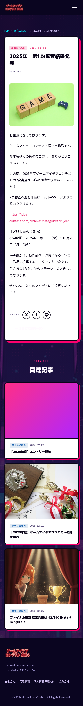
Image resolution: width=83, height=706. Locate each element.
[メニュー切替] (74, 7)
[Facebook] (36, 315)
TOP (6, 30)
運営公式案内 (21, 30)
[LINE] (47, 315)
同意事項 (24, 681)
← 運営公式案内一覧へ (30, 328)
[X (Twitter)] (26, 315)
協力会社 (64, 681)
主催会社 (10, 681)
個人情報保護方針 (44, 681)
